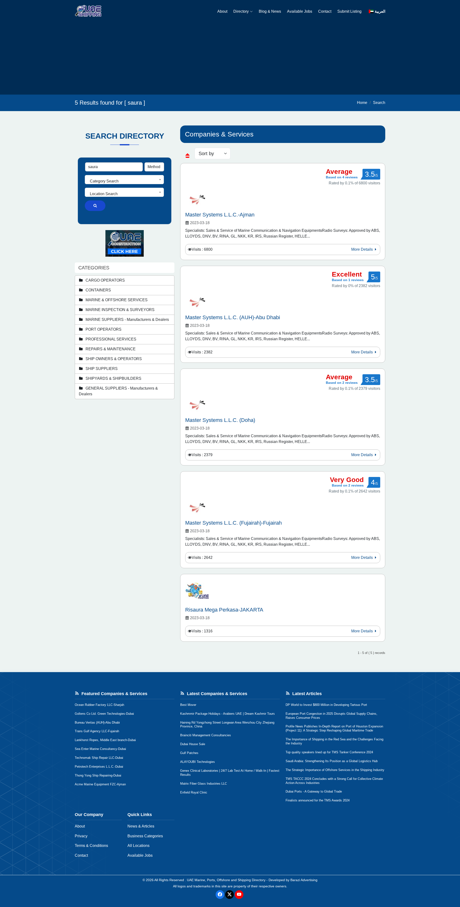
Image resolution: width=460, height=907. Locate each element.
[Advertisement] (230, 58)
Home (362, 103)
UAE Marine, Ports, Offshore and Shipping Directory (226, 880)
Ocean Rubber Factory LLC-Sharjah (99, 705)
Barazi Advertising (303, 880)
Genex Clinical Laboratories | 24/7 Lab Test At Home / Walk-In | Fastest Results (229, 773)
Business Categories (145, 836)
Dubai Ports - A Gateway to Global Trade (314, 791)
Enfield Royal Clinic (193, 792)
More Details (362, 249)
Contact (324, 11)
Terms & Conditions (91, 846)
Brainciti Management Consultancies (205, 735)
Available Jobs (299, 11)
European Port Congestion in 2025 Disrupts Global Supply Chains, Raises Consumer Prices (331, 716)
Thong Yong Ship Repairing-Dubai (98, 775)
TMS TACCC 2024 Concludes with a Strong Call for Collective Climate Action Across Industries (334, 781)
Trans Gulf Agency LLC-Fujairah (97, 731)
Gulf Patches (189, 753)
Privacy (81, 836)
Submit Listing (349, 11)
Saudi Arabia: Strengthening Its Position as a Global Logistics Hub (332, 761)
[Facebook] (220, 894)
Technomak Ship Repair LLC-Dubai (99, 758)
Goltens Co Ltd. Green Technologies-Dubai (104, 713)
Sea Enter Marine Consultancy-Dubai (100, 749)
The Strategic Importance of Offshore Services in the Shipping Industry (335, 770)
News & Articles (140, 826)
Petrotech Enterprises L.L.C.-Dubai (99, 766)
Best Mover (188, 705)
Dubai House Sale (192, 744)
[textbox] (124, 181)
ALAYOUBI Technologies (197, 762)
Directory (241, 11)
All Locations (138, 846)
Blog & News (270, 11)
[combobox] (124, 179)
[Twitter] (229, 894)
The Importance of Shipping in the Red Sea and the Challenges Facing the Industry (334, 741)
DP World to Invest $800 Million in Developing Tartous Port (326, 705)
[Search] (95, 205)
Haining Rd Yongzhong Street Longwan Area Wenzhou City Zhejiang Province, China (227, 724)
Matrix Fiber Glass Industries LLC (203, 783)
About (222, 11)
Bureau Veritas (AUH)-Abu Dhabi (97, 722)
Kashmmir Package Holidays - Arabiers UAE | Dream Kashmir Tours (227, 713)
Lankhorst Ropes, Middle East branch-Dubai (105, 740)
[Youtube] (239, 894)
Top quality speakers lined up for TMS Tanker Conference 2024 (329, 752)
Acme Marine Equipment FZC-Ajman (100, 784)
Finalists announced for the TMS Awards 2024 (318, 800)
